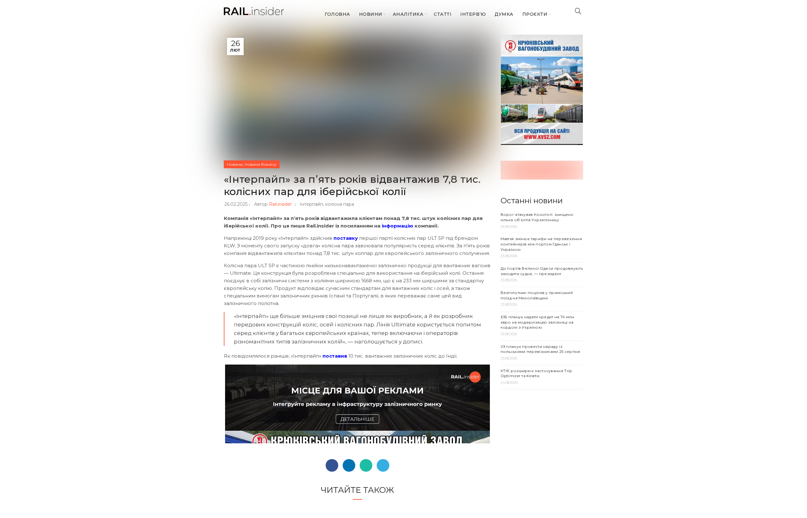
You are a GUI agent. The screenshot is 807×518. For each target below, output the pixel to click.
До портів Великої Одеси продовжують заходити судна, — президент (542, 271)
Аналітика (408, 14)
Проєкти (535, 14)
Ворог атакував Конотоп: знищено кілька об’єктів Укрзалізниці (537, 217)
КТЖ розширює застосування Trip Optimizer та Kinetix (536, 373)
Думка (504, 14)
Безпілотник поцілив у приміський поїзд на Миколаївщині (537, 295)
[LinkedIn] (349, 465)
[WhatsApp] (366, 465)
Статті (442, 14)
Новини (370, 14)
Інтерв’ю (473, 14)
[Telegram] (383, 465)
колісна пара (339, 204)
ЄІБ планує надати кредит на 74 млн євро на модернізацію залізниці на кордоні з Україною (537, 322)
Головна (337, 14)
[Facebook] (332, 465)
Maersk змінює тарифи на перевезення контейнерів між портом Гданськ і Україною (541, 244)
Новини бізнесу (260, 164)
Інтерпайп (311, 204)
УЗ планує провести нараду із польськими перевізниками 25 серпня (540, 349)
